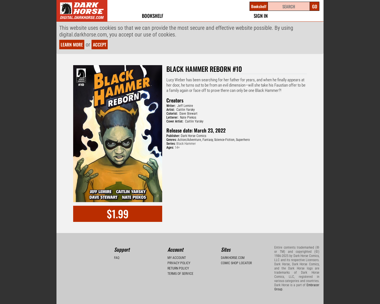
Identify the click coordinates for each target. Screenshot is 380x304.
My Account (176, 258)
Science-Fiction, (224, 140)
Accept (99, 44)
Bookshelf (152, 15)
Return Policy (178, 268)
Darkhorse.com (233, 258)
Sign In (261, 15)
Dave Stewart (188, 114)
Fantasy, (208, 140)
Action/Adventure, (189, 140)
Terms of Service (180, 274)
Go (314, 6)
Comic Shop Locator (236, 263)
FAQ (116, 258)
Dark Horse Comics (193, 136)
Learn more (72, 44)
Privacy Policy (178, 263)
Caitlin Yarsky (185, 110)
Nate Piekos (188, 117)
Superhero (243, 140)
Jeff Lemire (185, 106)
